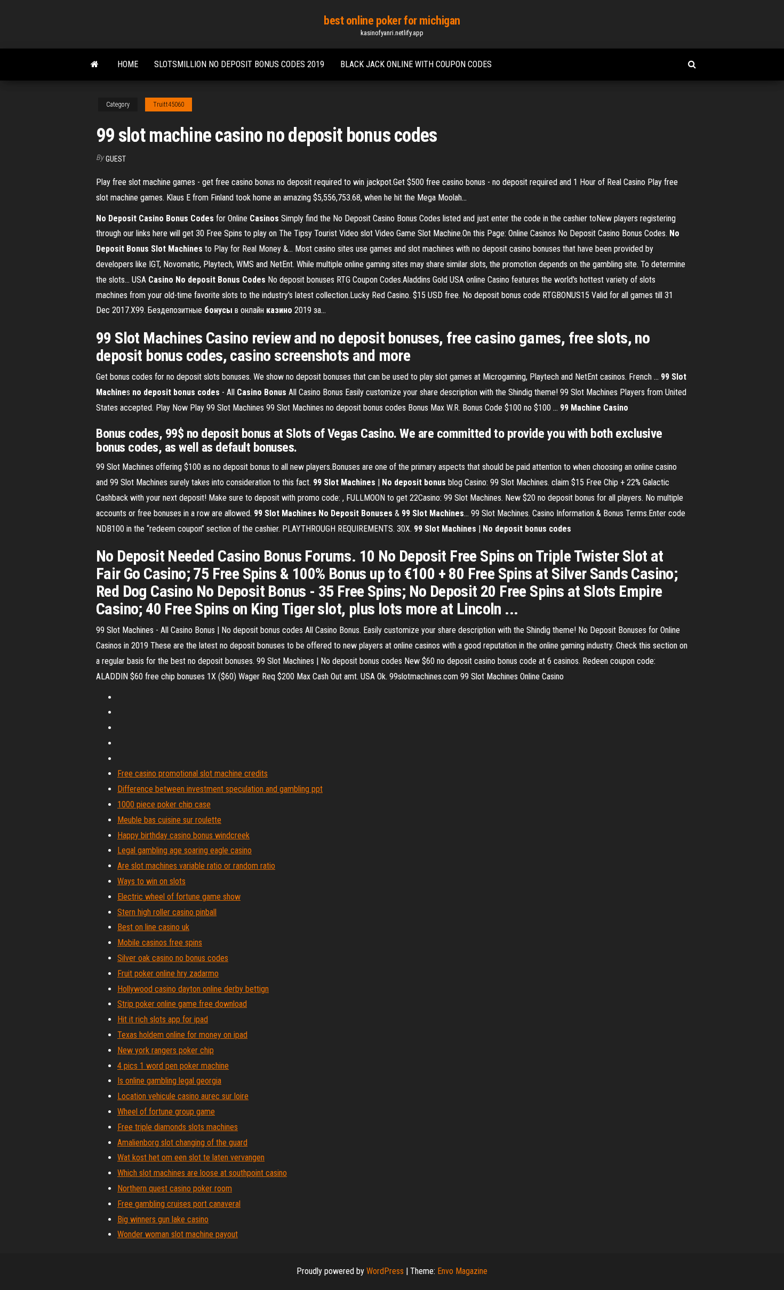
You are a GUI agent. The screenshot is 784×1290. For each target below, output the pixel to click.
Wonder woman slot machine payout (177, 1234)
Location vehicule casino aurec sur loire (183, 1096)
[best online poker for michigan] (94, 65)
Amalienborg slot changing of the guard (182, 1142)
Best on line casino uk (153, 927)
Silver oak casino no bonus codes (172, 958)
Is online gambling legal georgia (169, 1081)
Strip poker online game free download (182, 1004)
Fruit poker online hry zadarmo (168, 973)
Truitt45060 (168, 104)
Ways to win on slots (151, 881)
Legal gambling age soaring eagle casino (184, 850)
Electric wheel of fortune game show (179, 897)
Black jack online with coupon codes (416, 64)
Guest (116, 159)
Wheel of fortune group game (166, 1112)
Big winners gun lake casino (163, 1219)
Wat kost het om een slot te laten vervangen (191, 1157)
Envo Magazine (462, 1271)
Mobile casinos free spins (159, 943)
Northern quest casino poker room (174, 1188)
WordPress (385, 1271)
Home (127, 64)
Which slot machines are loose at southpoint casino (202, 1173)
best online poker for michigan (392, 20)
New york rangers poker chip (165, 1050)
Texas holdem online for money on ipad (182, 1035)
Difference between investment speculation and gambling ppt (220, 789)
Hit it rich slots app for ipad (162, 1019)
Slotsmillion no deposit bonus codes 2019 (239, 64)
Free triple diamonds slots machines (177, 1127)
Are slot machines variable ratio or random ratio (196, 866)
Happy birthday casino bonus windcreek (183, 835)
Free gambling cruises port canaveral (179, 1204)
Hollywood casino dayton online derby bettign (193, 989)
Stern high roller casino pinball (167, 912)
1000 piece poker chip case (164, 804)
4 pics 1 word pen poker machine (173, 1066)
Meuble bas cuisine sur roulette (169, 820)
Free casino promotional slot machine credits (192, 773)
